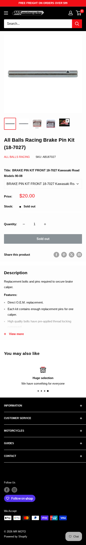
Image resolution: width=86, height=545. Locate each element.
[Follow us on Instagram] (14, 490)
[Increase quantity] (45, 224)
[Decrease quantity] (24, 224)
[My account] (71, 13)
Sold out (43, 239)
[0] (78, 13)
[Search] (77, 23)
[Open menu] (6, 13)
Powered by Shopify (15, 536)
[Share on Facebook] (56, 254)
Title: (41, 173)
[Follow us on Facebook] (7, 490)
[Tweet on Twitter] (71, 254)
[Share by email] (79, 254)
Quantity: (10, 224)
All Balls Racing (17, 156)
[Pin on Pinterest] (64, 254)
